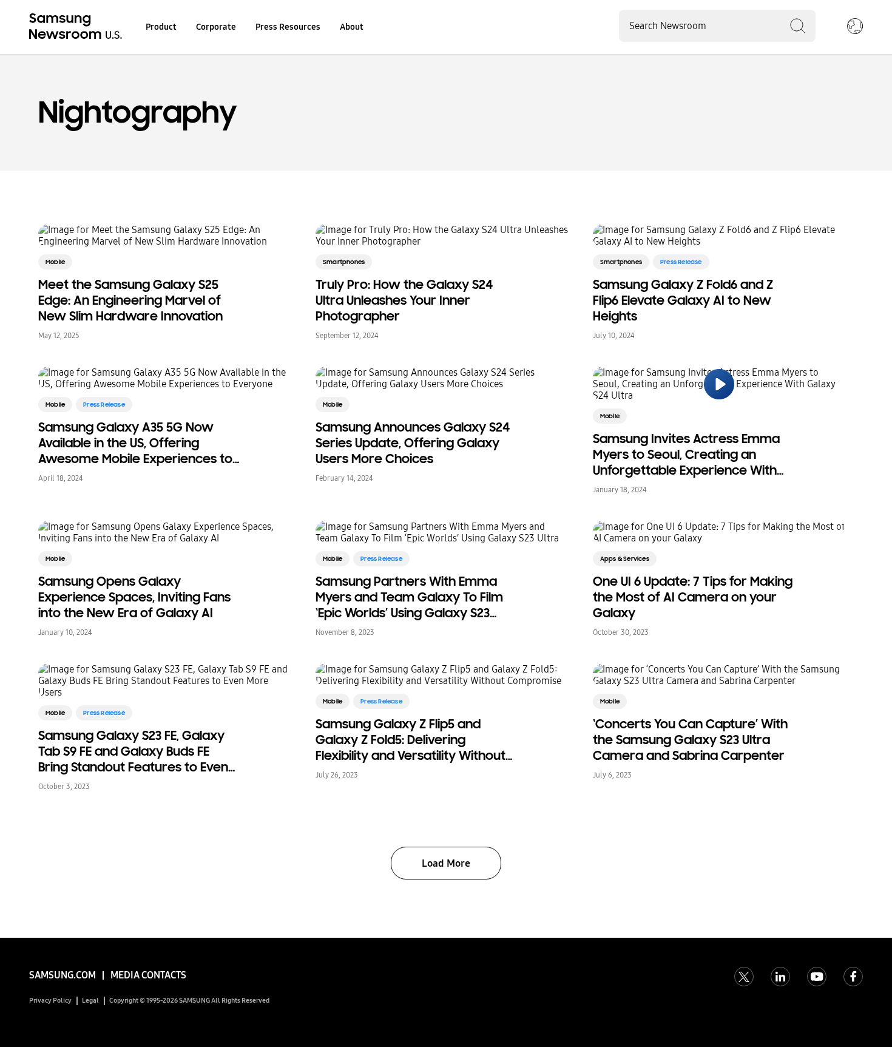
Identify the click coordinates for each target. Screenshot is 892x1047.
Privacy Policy (50, 1001)
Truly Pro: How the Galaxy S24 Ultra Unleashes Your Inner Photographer (404, 300)
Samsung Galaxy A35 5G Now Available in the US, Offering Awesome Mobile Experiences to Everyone (135, 443)
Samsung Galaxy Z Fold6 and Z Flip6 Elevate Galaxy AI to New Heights (683, 300)
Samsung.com (62, 975)
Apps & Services (624, 559)
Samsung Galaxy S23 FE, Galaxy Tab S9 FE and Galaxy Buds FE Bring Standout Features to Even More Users (133, 751)
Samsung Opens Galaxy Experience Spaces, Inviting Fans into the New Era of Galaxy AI (134, 597)
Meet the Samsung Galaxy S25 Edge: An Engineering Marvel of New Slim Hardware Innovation (130, 300)
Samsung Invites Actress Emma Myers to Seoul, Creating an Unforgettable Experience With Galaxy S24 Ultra (686, 454)
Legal (90, 1001)
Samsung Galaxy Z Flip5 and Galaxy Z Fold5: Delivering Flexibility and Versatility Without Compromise (410, 740)
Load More (446, 863)
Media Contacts (148, 975)
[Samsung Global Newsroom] (855, 27)
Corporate (216, 27)
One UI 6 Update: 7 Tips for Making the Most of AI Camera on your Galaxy (692, 597)
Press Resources (287, 27)
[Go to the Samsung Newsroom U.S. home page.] (77, 27)
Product (161, 27)
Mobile (55, 262)
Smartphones (344, 262)
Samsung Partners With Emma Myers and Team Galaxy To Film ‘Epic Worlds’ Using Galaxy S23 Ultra (409, 597)
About (351, 27)
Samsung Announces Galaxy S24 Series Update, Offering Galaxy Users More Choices (413, 443)
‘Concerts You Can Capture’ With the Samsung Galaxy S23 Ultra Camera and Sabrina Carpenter (690, 740)
